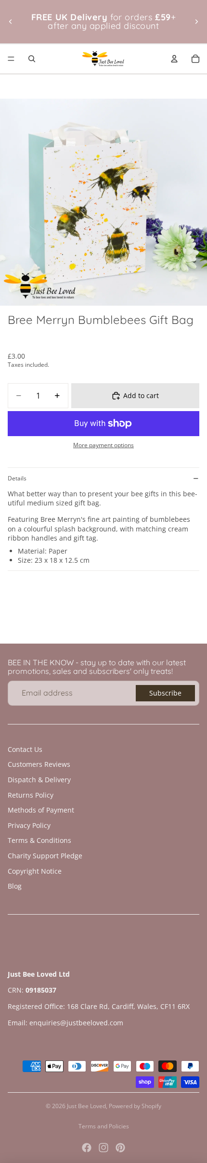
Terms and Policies (103, 1126)
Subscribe (165, 693)
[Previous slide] (10, 21)
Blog (15, 886)
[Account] (174, 58)
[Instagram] (103, 1147)
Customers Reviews (39, 764)
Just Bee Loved (86, 1106)
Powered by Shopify (135, 1106)
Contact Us (25, 749)
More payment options (103, 445)
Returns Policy (30, 795)
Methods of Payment (41, 809)
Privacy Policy (29, 825)
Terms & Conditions (39, 840)
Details (17, 478)
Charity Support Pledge (45, 855)
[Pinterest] (120, 1147)
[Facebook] (86, 1147)
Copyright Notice (35, 871)
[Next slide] (196, 21)
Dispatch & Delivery (39, 779)
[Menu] (11, 59)
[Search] (31, 58)
